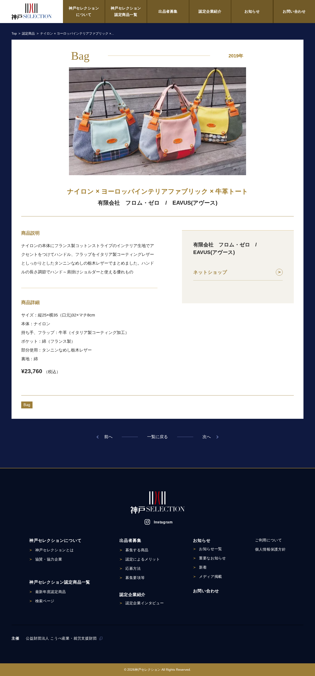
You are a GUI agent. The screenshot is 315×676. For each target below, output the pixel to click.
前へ (108, 436)
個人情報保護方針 (270, 549)
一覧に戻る (157, 436)
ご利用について (268, 540)
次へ (206, 436)
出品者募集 (167, 11)
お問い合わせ (294, 11)
